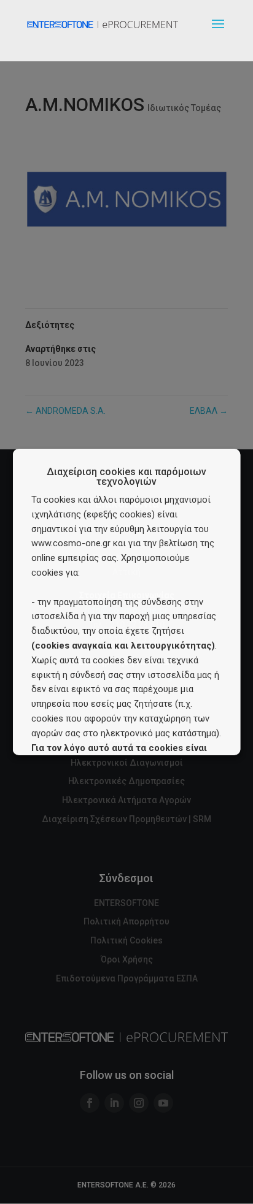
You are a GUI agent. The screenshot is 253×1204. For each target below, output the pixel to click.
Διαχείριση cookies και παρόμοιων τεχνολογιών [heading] (126, 477)
